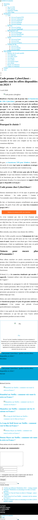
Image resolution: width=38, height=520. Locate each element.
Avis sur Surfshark (16, 22)
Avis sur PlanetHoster (17, 34)
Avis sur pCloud (16, 39)
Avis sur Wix (15, 46)
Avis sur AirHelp (16, 27)
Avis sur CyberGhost (17, 19)
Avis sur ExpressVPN (17, 17)
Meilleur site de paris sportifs (15, 53)
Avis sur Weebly (16, 48)
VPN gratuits (11, 9)
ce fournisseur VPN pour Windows (18, 162)
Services (9, 26)
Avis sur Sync (15, 41)
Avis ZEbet (10, 63)
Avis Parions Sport (12, 61)
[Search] (0, 75)
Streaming (7, 4)
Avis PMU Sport (12, 56)
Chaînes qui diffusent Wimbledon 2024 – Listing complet (20, 488)
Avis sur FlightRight (17, 29)
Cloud (9, 38)
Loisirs (6, 68)
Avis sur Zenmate (16, 24)
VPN (5, 5)
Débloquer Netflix (12, 10)
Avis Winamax (11, 55)
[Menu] (0, 73)
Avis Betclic (10, 58)
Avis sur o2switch (16, 36)
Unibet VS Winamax (13, 66)
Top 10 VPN (11, 7)
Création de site (11, 44)
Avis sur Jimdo (15, 49)
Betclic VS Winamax (13, 65)
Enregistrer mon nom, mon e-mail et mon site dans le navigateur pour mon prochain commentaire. (16, 475)
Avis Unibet (10, 60)
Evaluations (7, 14)
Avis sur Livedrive (16, 42)
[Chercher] (18, 483)
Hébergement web (12, 31)
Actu (5, 70)
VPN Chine (10, 12)
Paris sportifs (7, 51)
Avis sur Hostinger (16, 32)
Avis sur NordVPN (16, 20)
